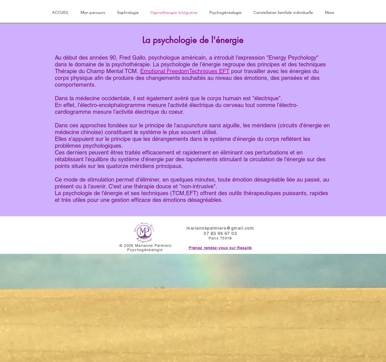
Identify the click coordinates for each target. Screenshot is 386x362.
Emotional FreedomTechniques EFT (184, 71)
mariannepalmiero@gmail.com (220, 228)
